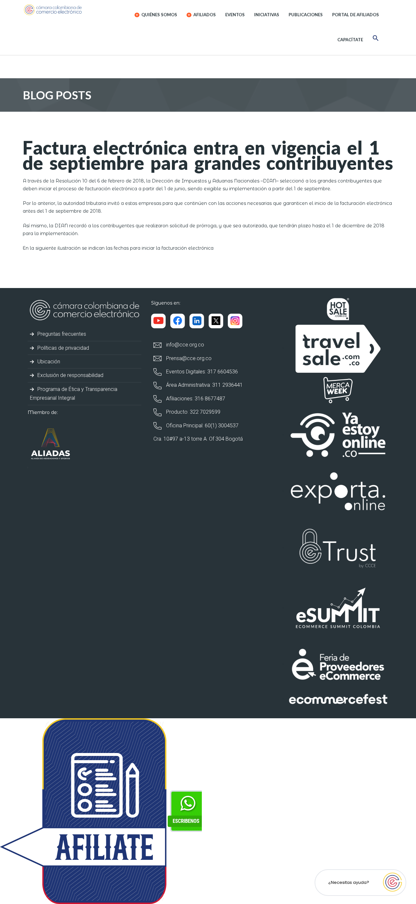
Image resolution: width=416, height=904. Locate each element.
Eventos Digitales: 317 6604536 (201, 372)
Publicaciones (306, 14)
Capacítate (350, 39)
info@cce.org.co (184, 345)
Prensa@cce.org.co (188, 358)
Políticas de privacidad (62, 348)
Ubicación (48, 361)
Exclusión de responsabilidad (69, 375)
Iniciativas (266, 14)
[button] (375, 39)
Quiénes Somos (158, 14)
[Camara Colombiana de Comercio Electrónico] (65, 9)
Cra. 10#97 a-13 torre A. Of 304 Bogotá (198, 439)
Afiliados (204, 14)
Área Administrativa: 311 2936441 (204, 385)
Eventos (235, 14)
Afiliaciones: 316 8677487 (195, 399)
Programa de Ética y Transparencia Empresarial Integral (73, 393)
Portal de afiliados (355, 14)
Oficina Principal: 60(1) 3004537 (202, 425)
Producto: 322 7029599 (192, 412)
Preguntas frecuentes (61, 334)
